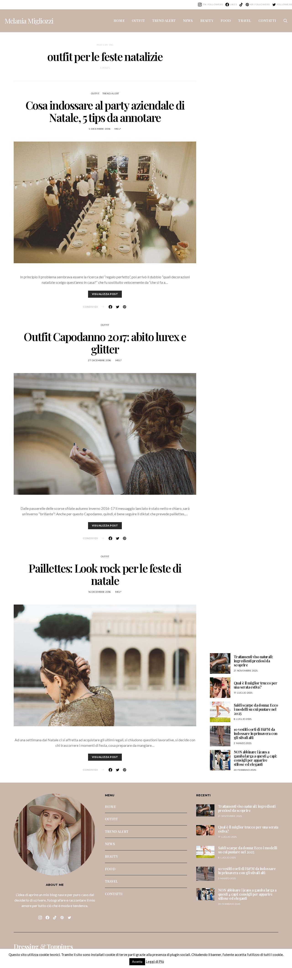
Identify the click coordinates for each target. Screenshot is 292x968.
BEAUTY (206, 20)
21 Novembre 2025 (246, 670)
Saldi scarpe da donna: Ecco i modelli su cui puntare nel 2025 (256, 709)
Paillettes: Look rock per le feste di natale (105, 574)
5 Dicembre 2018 (99, 128)
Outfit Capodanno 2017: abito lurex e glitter (105, 342)
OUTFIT (138, 20)
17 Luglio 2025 (243, 692)
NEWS (188, 20)
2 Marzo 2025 (242, 743)
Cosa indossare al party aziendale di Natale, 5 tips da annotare (105, 111)
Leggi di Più (155, 961)
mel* (118, 128)
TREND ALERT (164, 20)
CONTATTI (267, 20)
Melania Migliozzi (29, 20)
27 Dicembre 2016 (99, 360)
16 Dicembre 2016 (99, 591)
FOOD (226, 20)
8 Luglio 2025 (242, 719)
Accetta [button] (137, 961)
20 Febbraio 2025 (245, 769)
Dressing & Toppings (43, 946)
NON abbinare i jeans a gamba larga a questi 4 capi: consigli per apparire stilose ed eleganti (255, 758)
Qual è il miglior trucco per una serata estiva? (255, 685)
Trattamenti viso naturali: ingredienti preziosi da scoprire (253, 660)
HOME (119, 20)
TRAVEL (244, 20)
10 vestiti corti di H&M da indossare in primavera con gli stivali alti (255, 733)
